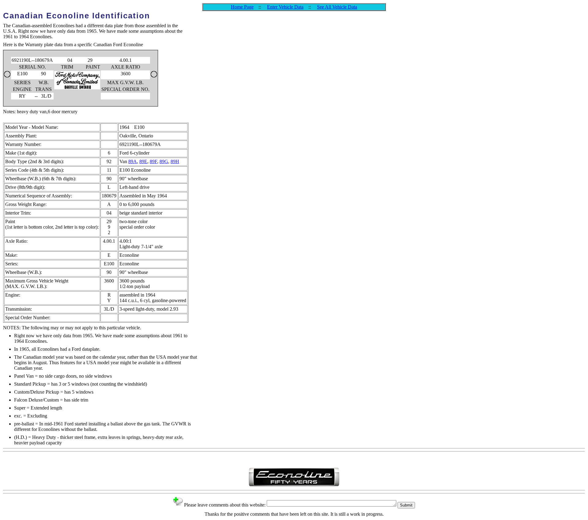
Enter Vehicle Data (285, 6)
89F (153, 161)
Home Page (242, 6)
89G (164, 161)
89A (132, 161)
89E (143, 161)
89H (175, 161)
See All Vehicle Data (337, 6)
